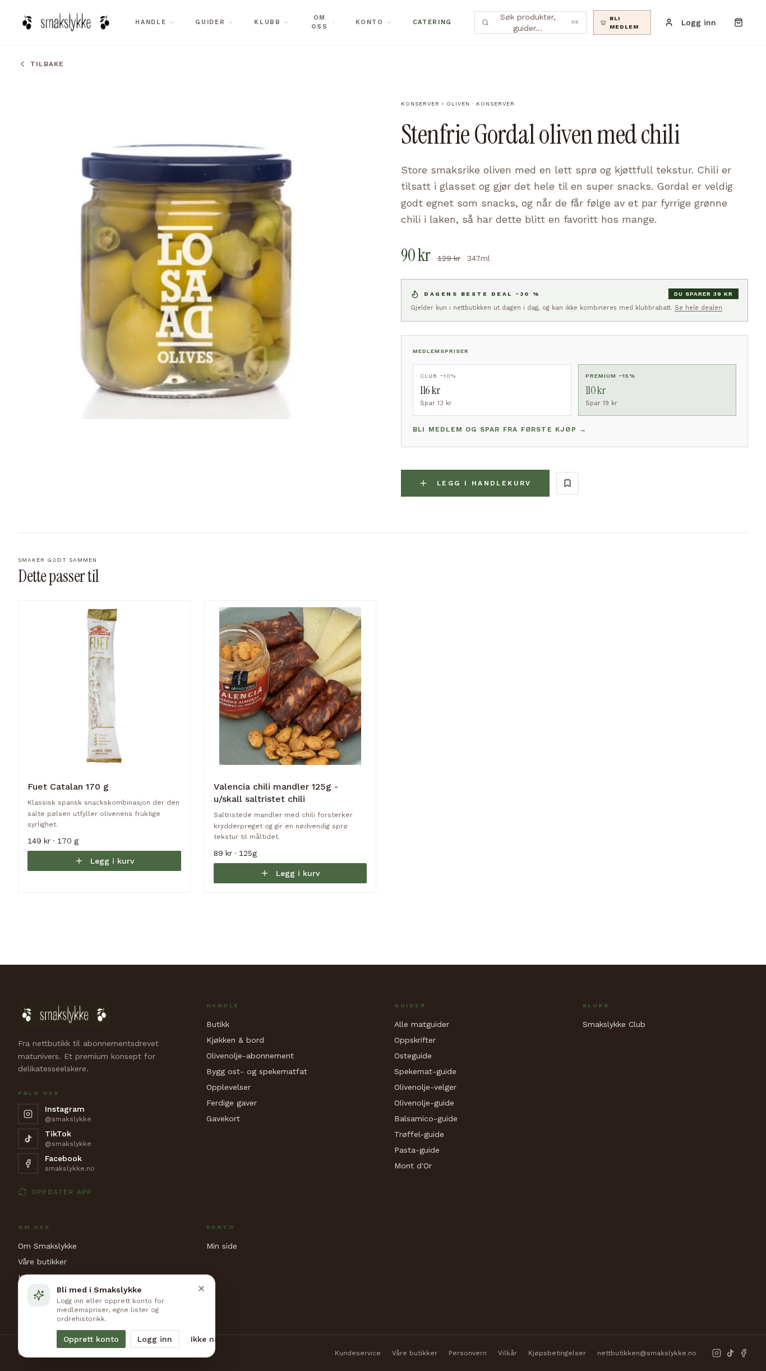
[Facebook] (743, 1353)
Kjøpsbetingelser (557, 1353)
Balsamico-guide (426, 1118)
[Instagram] (716, 1353)
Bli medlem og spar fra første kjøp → (500, 429)
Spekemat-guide (425, 1071)
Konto (369, 22)
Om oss (319, 22)
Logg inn (154, 1339)
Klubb (267, 22)
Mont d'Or (413, 1165)
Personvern (468, 1353)
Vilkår (507, 1353)
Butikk (217, 1024)
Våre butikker (42, 1261)
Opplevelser (228, 1087)
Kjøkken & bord (235, 1039)
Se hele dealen (698, 307)
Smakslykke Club (614, 1024)
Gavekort (223, 1118)
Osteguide (413, 1055)
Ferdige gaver (231, 1102)
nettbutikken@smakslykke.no (646, 1353)
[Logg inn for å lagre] (567, 483)
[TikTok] (730, 1353)
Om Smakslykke (47, 1245)
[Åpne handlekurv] (739, 22)
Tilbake (47, 64)
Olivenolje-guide (424, 1102)
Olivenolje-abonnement (250, 1055)
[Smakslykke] (65, 22)
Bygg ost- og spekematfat (256, 1071)
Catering (432, 22)
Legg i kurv (112, 860)
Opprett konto (91, 1339)
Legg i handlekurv (484, 483)
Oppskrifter (415, 1039)
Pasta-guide (417, 1149)
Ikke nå (205, 1339)
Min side (221, 1245)
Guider (210, 22)
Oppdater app (61, 1192)
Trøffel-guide (419, 1134)
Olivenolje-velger (425, 1087)
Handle (150, 22)
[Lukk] (201, 1288)
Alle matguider (421, 1024)
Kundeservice (358, 1353)
